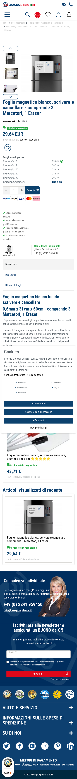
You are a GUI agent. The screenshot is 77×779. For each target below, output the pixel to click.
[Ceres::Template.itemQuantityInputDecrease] (6, 190)
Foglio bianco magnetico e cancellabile (46, 23)
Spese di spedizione (29, 139)
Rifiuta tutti (38, 420)
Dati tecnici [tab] (10, 274)
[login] (58, 15)
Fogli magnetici (18, 23)
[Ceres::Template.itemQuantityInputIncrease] (21, 190)
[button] (10, 96)
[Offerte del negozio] (37, 15)
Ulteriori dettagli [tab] (13, 285)
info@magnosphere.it (18, 610)
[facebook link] (19, 746)
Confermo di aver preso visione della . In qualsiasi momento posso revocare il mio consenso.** (37, 663)
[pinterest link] (57, 746)
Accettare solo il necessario (38, 411)
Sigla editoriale (36, 375)
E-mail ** (13, 652)
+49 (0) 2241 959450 (46, 253)
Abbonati (37, 673)
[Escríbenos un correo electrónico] (63, 5)
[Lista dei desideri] (47, 15)
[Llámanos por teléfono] (70, 5)
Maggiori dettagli (38, 427)
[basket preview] (69, 15)
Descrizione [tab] (11, 264)
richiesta (57, 181)
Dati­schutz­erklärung (16, 375)
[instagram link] (45, 746)
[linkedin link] (70, 746)
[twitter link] (6, 746)
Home (5, 23)
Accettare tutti (38, 403)
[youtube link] (32, 746)
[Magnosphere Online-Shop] (19, 4)
